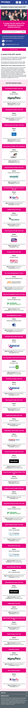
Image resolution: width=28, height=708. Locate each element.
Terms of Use (21, 699)
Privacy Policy (3, 700)
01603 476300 (8, 41)
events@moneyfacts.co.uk (12, 44)
